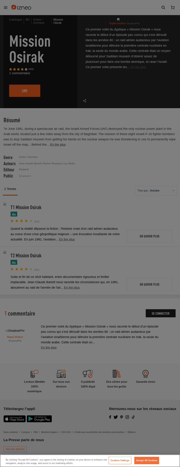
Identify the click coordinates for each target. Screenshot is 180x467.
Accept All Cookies (146, 460)
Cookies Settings (120, 460)
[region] (90, 461)
